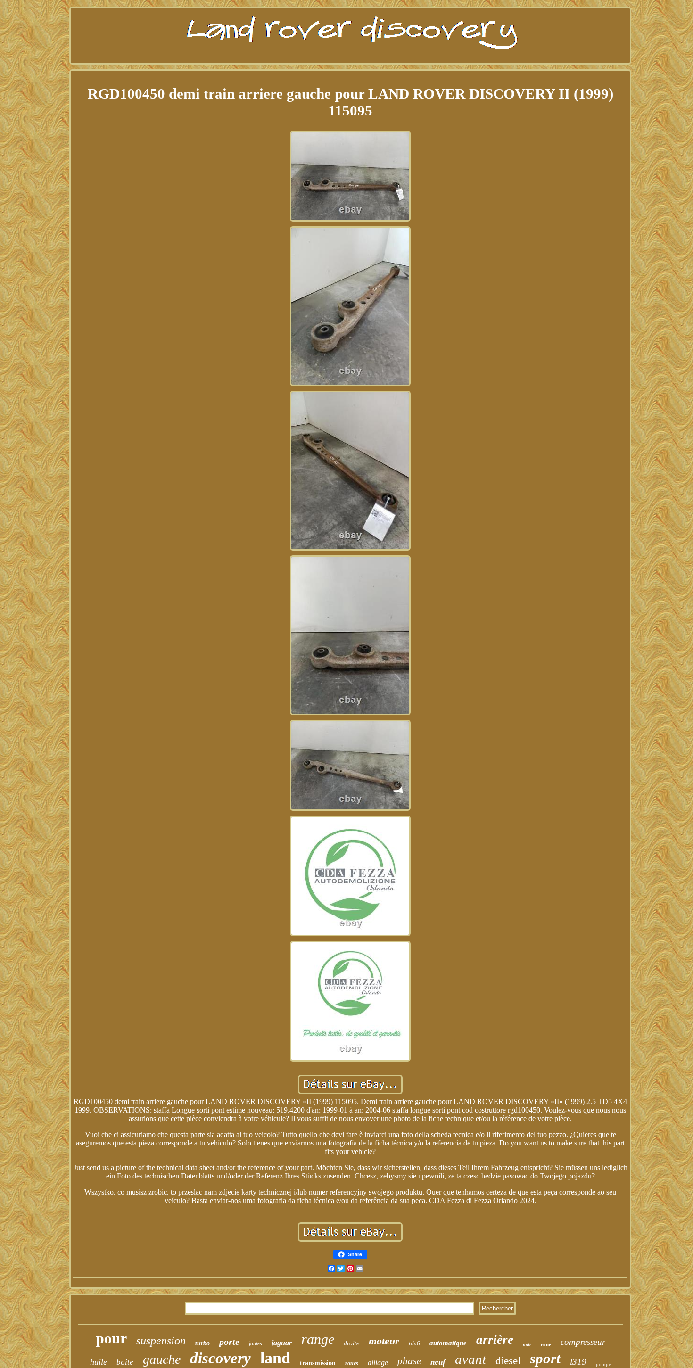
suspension (161, 1341)
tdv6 (414, 1343)
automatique (448, 1343)
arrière (494, 1340)
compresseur (583, 1342)
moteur (384, 1341)
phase (409, 1361)
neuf (438, 1362)
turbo (202, 1343)
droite (351, 1343)
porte (229, 1341)
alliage (378, 1363)
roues (351, 1363)
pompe (603, 1364)
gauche (162, 1359)
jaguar (282, 1343)
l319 (578, 1362)
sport (545, 1358)
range (317, 1339)
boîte (124, 1362)
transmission (318, 1363)
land (275, 1358)
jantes (255, 1343)
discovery (220, 1358)
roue (546, 1344)
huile (98, 1362)
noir (527, 1344)
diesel (507, 1361)
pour (111, 1338)
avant (470, 1359)
